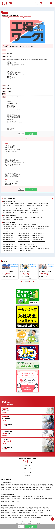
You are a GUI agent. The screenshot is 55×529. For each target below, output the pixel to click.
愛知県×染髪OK (13, 510)
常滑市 (33, 487)
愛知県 (10, 8)
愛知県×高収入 (21, 507)
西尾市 (23, 487)
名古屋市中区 (29, 484)
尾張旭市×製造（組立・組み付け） (24, 239)
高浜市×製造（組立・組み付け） (39, 239)
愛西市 (27, 489)
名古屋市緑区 (29, 485)
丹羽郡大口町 (3, 490)
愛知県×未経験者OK (5, 507)
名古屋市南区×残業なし (32, 207)
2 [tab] (26, 281)
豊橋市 (34, 485)
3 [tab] (27, 281)
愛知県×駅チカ (12, 508)
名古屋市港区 (10, 485)
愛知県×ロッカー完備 (46, 510)
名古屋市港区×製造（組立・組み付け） (10, 226)
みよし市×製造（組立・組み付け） (40, 243)
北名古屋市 (35, 489)
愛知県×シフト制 (29, 513)
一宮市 (41, 485)
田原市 (24, 489)
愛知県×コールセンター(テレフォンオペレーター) (26, 496)
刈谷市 (13, 487)
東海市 (51, 487)
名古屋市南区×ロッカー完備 (42, 205)
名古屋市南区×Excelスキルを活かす (10, 212)
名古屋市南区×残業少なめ (19, 205)
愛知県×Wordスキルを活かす (25, 512)
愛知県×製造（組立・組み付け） (29, 498)
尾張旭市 (10, 489)
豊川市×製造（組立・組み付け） (39, 230)
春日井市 (52, 485)
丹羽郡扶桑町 (9, 490)
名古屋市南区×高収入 (32, 203)
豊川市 (2, 487)
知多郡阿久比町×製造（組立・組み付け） (28, 246)
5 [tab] (29, 281)
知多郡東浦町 (22, 490)
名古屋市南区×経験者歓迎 (20, 203)
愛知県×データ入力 (40, 496)
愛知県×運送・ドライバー (43, 499)
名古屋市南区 (14, 8)
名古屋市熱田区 (50, 484)
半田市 (48, 485)
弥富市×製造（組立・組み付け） (25, 243)
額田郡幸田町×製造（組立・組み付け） (10, 248)
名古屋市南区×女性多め (7, 208)
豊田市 (16, 487)
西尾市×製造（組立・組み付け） (9, 250)
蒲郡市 (27, 487)
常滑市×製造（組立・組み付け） (9, 235)
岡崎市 (37, 485)
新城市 (47, 487)
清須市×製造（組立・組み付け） (38, 241)
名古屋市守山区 (23, 485)
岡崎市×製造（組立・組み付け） (9, 228)
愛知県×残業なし (44, 513)
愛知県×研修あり (4, 508)
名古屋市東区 (10, 484)
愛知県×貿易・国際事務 (6, 498)
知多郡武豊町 (28, 490)
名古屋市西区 (16, 484)
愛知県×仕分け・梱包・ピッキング (20, 499)
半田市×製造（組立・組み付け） (9, 230)
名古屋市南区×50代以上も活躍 (9, 210)
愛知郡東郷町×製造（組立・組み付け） (10, 244)
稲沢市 (44, 487)
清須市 (31, 489)
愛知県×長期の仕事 (38, 507)
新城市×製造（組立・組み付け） (9, 237)
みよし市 (43, 489)
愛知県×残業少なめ (30, 508)
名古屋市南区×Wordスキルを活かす (38, 210)
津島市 (6, 487)
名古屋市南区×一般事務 (18, 219)
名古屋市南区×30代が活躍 (32, 208)
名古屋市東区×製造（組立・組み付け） (27, 248)
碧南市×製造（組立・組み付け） (24, 231)
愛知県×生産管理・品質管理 (6, 499)
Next (33, 281)
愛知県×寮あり (47, 508)
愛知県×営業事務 (12, 496)
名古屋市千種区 (4, 484)
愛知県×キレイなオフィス (21, 508)
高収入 (7, 17)
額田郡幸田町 (34, 490)
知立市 (6, 489)
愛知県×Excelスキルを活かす (37, 512)
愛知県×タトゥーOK (29, 510)
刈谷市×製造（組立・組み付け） (38, 231)
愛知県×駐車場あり (39, 508)
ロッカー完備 (21, 17)
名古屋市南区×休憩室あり (8, 207)
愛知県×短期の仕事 (29, 507)
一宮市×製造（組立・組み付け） (24, 228)
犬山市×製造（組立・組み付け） (38, 233)
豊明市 (17, 489)
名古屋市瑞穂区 (43, 484)
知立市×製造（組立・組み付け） (9, 239)
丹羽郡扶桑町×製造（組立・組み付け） (10, 246)
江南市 (37, 487)
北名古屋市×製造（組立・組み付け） (10, 243)
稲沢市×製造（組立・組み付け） (38, 235)
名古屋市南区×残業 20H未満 (44, 207)
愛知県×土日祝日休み (20, 513)
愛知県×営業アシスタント (16, 498)
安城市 (20, 487)
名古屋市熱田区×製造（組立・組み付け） (29, 224)
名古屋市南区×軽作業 (7, 219)
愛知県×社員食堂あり (14, 512)
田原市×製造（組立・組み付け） (24, 241)
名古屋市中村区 (23, 484)
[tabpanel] (9, 271)
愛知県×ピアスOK (20, 510)
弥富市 (39, 489)
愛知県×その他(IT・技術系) (13, 501)
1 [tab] (25, 281)
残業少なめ (14, 17)
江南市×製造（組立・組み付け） (43, 248)
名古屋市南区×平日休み (23, 212)
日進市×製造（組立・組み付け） (9, 241)
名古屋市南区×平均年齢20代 (19, 208)
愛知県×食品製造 (48, 498)
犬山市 (30, 487)
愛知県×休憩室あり (5, 512)
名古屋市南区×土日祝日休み (20, 207)
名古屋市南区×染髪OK (30, 205)
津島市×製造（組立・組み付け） (9, 231)
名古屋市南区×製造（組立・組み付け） (21, 217)
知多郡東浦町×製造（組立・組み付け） (25, 250)
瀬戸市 (44, 485)
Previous (21, 281)
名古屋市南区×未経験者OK (8, 203)
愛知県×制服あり (46, 507)
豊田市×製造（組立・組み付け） (9, 233)
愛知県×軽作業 (4, 501)
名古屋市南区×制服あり (7, 205)
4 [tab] (28, 281)
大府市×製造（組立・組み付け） (38, 237)
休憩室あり (17, 17)
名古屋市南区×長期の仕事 (43, 203)
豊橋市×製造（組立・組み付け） (43, 226)
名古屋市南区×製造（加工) (36, 217)
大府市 (2, 489)
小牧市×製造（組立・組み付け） (24, 235)
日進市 (20, 489)
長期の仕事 (10, 17)
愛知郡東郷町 (48, 489)
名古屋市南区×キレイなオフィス (23, 210)
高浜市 (13, 489)
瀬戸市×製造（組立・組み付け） (38, 228)
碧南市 (9, 487)
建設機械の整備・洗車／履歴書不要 (22, 8)
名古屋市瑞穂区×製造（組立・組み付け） (11, 224)
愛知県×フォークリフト (32, 499)
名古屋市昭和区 (36, 484)
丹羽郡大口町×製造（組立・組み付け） (27, 244)
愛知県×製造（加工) (40, 498)
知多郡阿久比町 (16, 490)
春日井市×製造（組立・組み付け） (24, 230)
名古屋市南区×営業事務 (7, 217)
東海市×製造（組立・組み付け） (24, 237)
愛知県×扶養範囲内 (5, 510)
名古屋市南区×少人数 (34, 212)
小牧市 (40, 487)
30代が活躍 (29, 17)
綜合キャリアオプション (4, 8)
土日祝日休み (25, 17)
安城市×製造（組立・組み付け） (24, 233)
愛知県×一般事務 (4, 496)
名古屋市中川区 (4, 485)
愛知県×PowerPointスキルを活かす (8, 513)
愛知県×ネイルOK (37, 510)
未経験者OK (4, 17)
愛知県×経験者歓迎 (14, 507)
